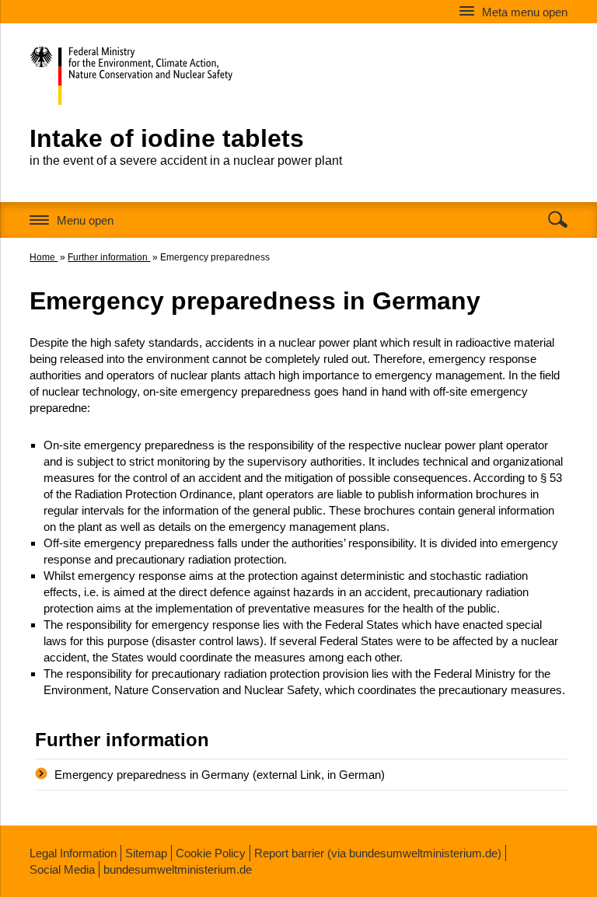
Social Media (62, 869)
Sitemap (146, 853)
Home (44, 257)
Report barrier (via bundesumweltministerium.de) (377, 853)
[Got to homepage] (164, 71)
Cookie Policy (211, 853)
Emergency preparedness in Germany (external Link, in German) (219, 774)
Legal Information (73, 853)
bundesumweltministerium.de (177, 869)
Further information (109, 257)
